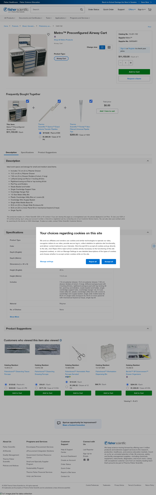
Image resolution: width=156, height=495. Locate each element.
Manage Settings (46, 261)
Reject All (93, 262)
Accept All (109, 262)
